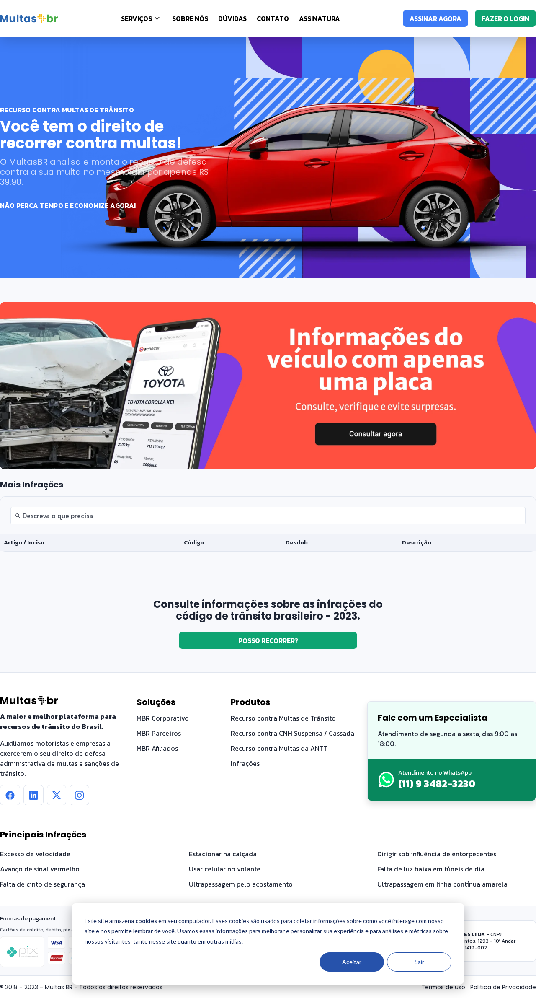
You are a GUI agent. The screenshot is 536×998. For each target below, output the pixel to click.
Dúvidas (232, 18)
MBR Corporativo (163, 718)
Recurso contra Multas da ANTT (279, 748)
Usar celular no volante (224, 869)
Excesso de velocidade (35, 854)
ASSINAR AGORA (435, 18)
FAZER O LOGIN (505, 18)
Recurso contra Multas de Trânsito (283, 718)
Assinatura (319, 18)
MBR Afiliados (157, 748)
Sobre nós (190, 18)
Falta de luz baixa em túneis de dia (430, 869)
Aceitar (351, 961)
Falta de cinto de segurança (42, 884)
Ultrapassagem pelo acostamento (241, 884)
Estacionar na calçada (223, 854)
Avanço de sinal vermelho (40, 869)
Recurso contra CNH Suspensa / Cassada (292, 733)
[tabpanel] (268, 524)
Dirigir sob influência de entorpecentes (436, 854)
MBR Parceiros (159, 733)
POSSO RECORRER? (268, 640)
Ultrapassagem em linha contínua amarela (442, 884)
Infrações (245, 763)
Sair (419, 961)
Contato (273, 18)
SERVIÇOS (136, 18)
